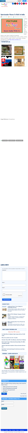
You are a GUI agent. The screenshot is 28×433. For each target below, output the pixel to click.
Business (22, 370)
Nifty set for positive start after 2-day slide (9, 337)
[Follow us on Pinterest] (17, 3)
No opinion (5, 391)
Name (3, 282)
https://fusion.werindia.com (15, 39)
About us (2, 430)
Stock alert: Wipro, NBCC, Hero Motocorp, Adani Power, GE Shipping (14, 339)
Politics (6, 371)
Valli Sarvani (16, 16)
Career (6, 430)
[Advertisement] (14, 103)
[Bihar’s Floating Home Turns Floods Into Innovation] (4, 323)
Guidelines (22, 430)
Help (10, 430)
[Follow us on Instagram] (26, 3)
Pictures (10, 16)
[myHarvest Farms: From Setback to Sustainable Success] (4, 308)
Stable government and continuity (10, 386)
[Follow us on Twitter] (15, 3)
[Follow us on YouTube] (22, 3)
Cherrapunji (5, 140)
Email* (2, 404)
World (3, 371)
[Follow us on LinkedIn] (19, 3)
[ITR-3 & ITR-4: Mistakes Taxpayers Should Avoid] (4, 316)
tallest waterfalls (19, 140)
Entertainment (12, 371)
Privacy (13, 430)
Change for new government (9, 389)
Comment (4, 270)
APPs (24, 0)
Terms (17, 430)
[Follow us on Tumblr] (24, 3)
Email (3, 287)
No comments (23, 16)
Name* (2, 401)
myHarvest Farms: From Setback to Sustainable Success (15, 307)
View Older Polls (23, 395)
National (18, 370)
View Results (23, 393)
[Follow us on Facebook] (13, 3)
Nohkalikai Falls (12, 140)
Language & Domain (20, 1)
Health (17, 371)
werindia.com (7, 370)
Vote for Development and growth (10, 388)
